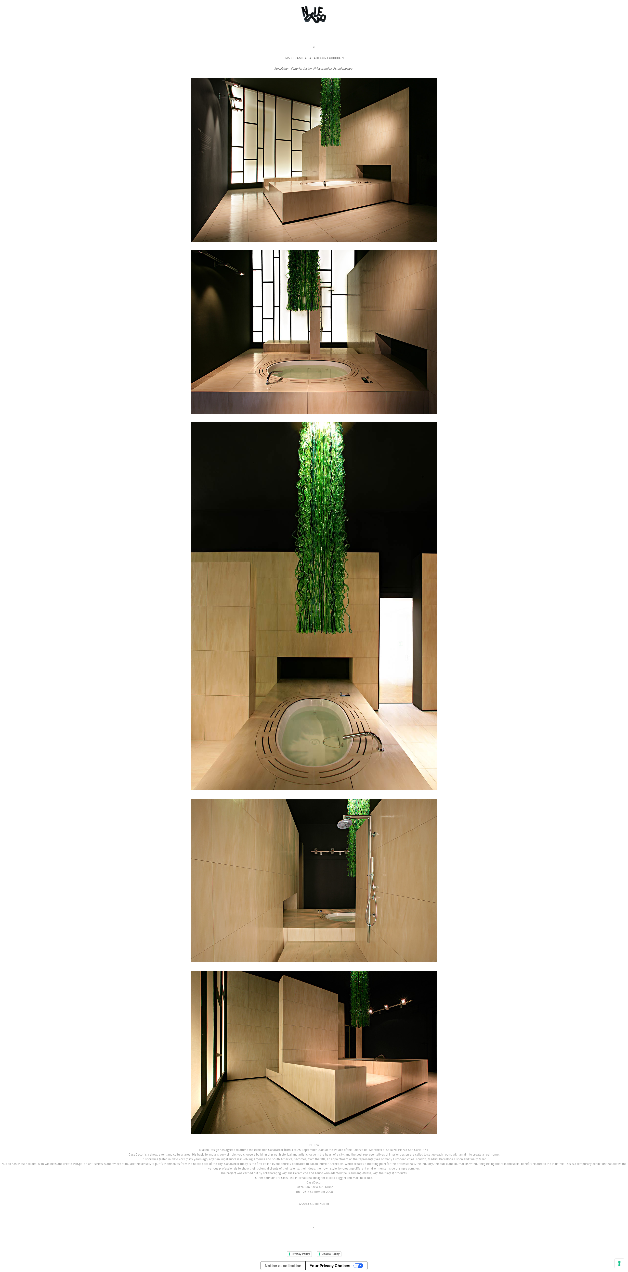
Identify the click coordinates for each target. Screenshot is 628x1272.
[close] (314, 47)
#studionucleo (342, 68)
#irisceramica (322, 68)
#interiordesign (301, 68)
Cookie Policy (331, 1254)
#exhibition (281, 68)
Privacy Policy (301, 1254)
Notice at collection (283, 1265)
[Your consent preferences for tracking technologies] (619, 1263)
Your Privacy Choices (330, 1265)
